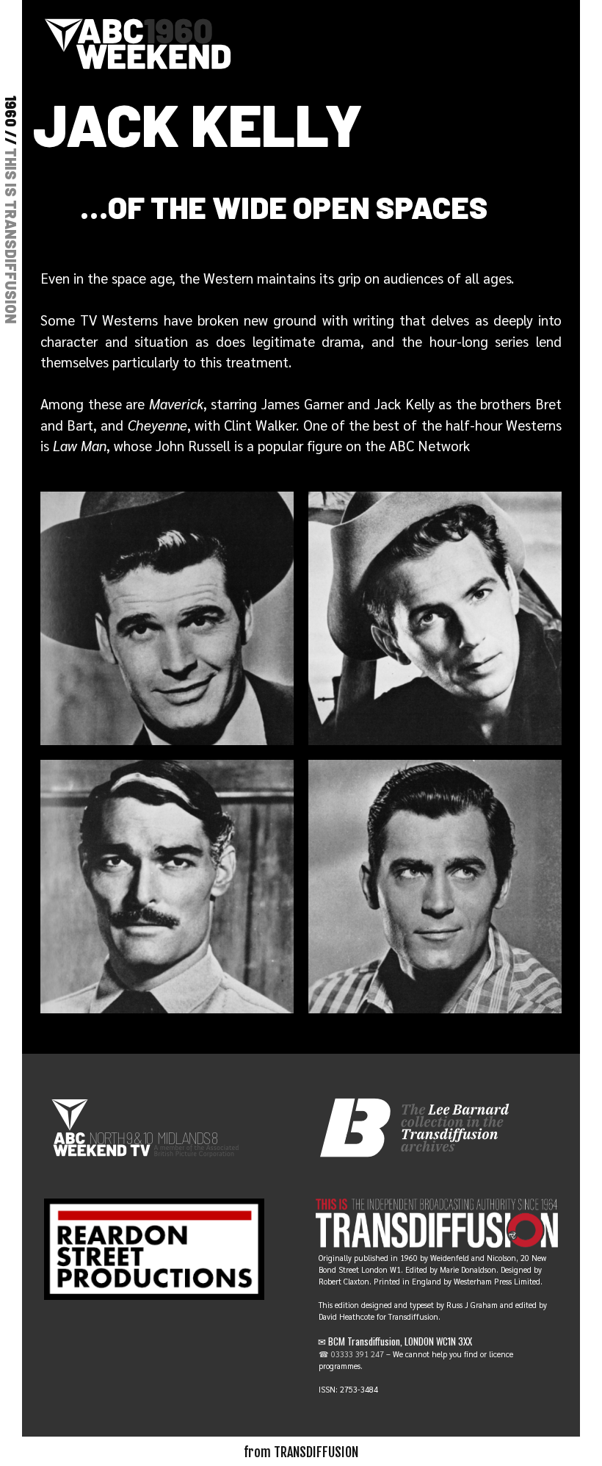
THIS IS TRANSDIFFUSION (11, 236)
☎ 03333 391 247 (351, 1354)
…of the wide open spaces (284, 206)
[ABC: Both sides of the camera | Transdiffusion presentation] (137, 41)
